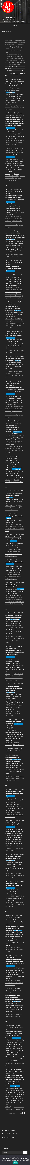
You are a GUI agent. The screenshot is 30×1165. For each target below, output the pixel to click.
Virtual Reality (19, 64)
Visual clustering (18, 604)
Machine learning (13, 54)
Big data (23, 40)
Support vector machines (20, 62)
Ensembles (13, 52)
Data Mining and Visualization (14, 562)
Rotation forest (15, 60)
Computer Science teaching (13, 294)
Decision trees (16, 50)
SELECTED (20, 60)
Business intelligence (13, 42)
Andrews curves (8, 40)
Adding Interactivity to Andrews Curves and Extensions (12, 429)
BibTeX (7, 105)
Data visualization (9, 50)
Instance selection (19, 52)
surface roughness (12, 64)
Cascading (17, 254)
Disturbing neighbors (15, 178)
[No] (28, 1160)
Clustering (8, 676)
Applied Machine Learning (16, 40)
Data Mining (16, 47)
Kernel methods (14, 508)
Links (12, 319)
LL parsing (14, 142)
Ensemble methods (11, 180)
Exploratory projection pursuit (14, 713)
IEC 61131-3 (8, 109)
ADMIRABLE (8, 18)
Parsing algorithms (10, 144)
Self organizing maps (11, 556)
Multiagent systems (18, 745)
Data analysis (9, 638)
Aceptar (15, 1162)
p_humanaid (8, 56)
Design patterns (15, 1016)
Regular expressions (16, 298)
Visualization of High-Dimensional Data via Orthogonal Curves (11, 587)
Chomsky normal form (11, 289)
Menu (15, 25)
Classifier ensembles (13, 44)
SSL (14, 62)
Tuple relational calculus (12, 780)
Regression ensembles (18, 58)
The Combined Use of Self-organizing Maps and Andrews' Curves (14, 539)
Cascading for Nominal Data (13, 335)
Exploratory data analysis (12, 602)
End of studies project (17, 107)
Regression (11, 58)
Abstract (8, 287)
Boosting (7, 42)
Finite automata (15, 223)
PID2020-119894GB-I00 (16, 56)
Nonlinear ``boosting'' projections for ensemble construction (12, 308)
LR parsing (20, 142)
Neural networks (20, 54)
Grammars (8, 225)
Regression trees (8, 60)
